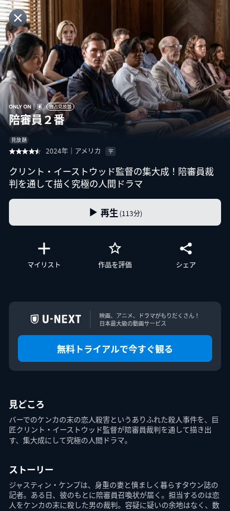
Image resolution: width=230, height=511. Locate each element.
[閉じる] (18, 18)
